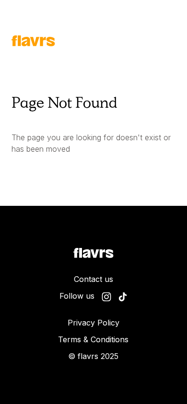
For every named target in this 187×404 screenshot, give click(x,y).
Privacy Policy (93, 322)
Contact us (93, 279)
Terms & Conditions (93, 339)
